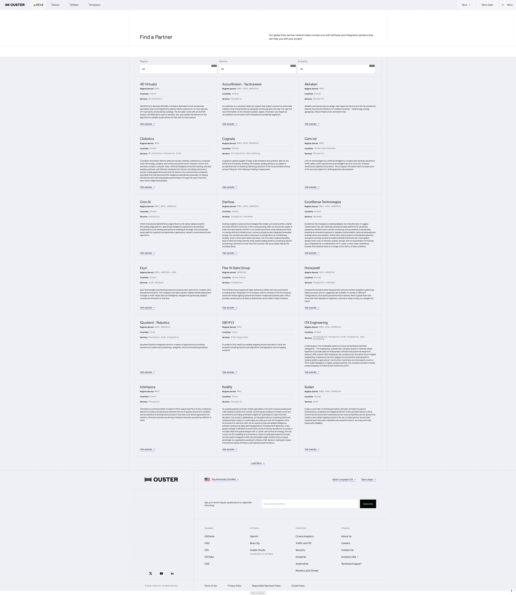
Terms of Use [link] (211, 585)
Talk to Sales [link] (487, 4)
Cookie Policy (298, 586)
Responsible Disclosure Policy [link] (266, 585)
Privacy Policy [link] (234, 585)
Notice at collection (258, 593)
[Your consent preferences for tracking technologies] (511, 590)
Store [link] (464, 4)
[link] (15, 4)
